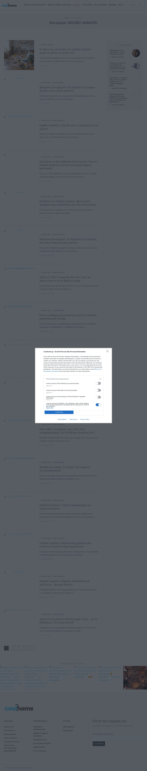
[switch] (98, 383)
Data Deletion (62, 419)
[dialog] (73, 385)
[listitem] (73, 379)
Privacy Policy (84, 419)
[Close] (108, 352)
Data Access (73, 419)
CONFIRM (59, 412)
